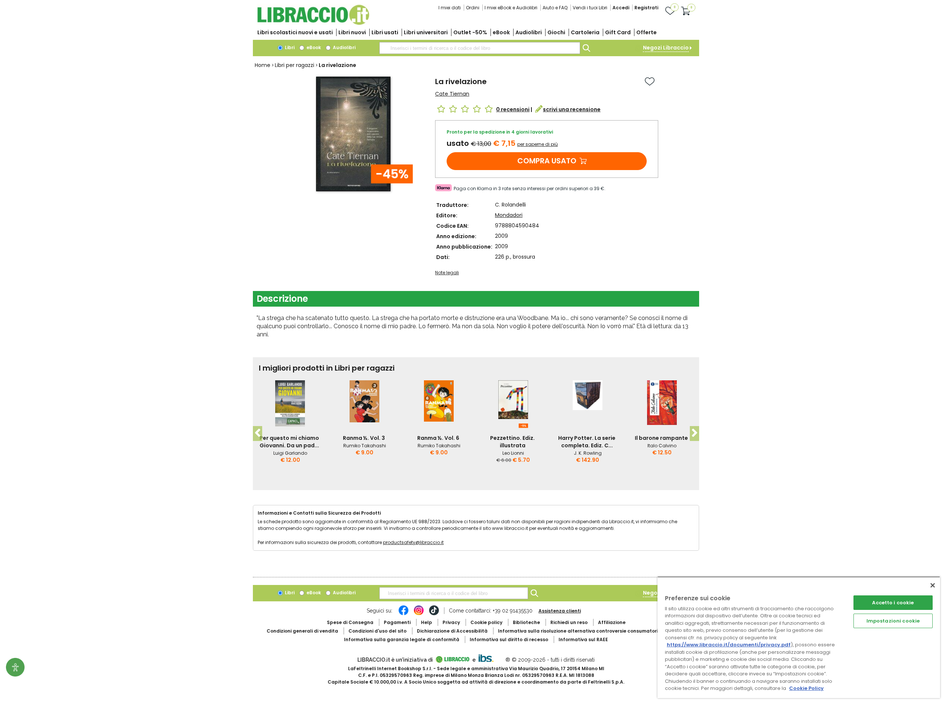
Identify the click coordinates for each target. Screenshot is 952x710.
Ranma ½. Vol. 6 (438, 438)
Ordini (472, 7)
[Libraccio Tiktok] (434, 614)
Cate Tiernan (452, 93)
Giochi (556, 32)
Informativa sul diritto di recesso (509, 639)
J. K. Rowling (588, 453)
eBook (501, 32)
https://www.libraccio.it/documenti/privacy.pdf (729, 644)
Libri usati (385, 32)
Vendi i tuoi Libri (590, 7)
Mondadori (508, 215)
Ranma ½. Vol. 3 (364, 438)
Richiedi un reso (569, 622)
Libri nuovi (352, 32)
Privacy (451, 622)
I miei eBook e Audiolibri (511, 7)
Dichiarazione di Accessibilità (452, 631)
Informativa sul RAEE (583, 639)
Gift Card (618, 32)
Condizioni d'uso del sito (377, 631)
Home (262, 65)
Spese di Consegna (350, 622)
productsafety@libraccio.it (413, 542)
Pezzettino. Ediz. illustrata (512, 441)
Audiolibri (528, 32)
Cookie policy (486, 622)
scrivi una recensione (572, 109)
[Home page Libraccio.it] (313, 23)
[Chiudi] (932, 585)
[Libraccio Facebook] (403, 614)
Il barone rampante (661, 438)
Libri (289, 47)
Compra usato (546, 161)
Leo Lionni (513, 453)
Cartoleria (585, 32)
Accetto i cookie (893, 602)
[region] (798, 637)
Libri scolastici (295, 32)
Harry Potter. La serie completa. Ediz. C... (586, 441)
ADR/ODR (591, 631)
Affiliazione (611, 622)
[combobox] (479, 48)
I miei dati (449, 7)
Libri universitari (426, 32)
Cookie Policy (806, 688)
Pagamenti (397, 622)
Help (426, 622)
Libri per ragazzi (294, 65)
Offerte (646, 32)
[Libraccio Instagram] (419, 614)
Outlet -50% (470, 32)
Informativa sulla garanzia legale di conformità (401, 639)
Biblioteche (526, 622)
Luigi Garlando (290, 453)
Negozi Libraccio (666, 47)
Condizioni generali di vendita (302, 631)
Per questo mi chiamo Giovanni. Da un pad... (289, 441)
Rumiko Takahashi (364, 445)
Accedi (620, 7)
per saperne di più (537, 144)
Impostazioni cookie (893, 620)
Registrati (646, 7)
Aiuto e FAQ (555, 7)
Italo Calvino (661, 445)
